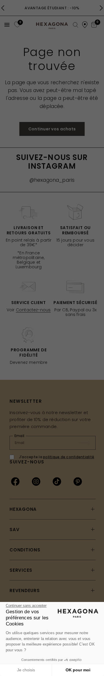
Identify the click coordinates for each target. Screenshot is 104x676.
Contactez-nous (33, 310)
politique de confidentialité (68, 456)
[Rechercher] (75, 25)
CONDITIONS (25, 550)
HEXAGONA (23, 509)
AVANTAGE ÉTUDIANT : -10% (52, 8)
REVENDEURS (25, 590)
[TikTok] (57, 481)
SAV (14, 529)
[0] (16, 24)
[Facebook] (15, 481)
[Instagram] (36, 481)
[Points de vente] (84, 24)
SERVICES (21, 570)
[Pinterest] (77, 481)
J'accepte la (56, 456)
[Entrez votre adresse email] (87, 443)
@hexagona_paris (52, 180)
